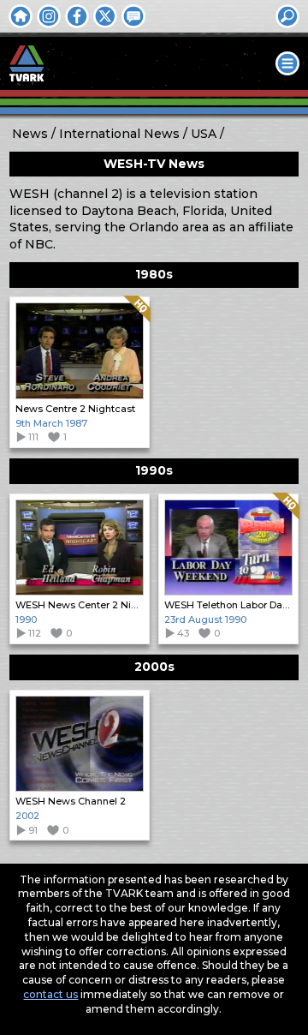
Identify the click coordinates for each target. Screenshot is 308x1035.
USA (203, 133)
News (30, 133)
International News (119, 133)
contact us (50, 994)
